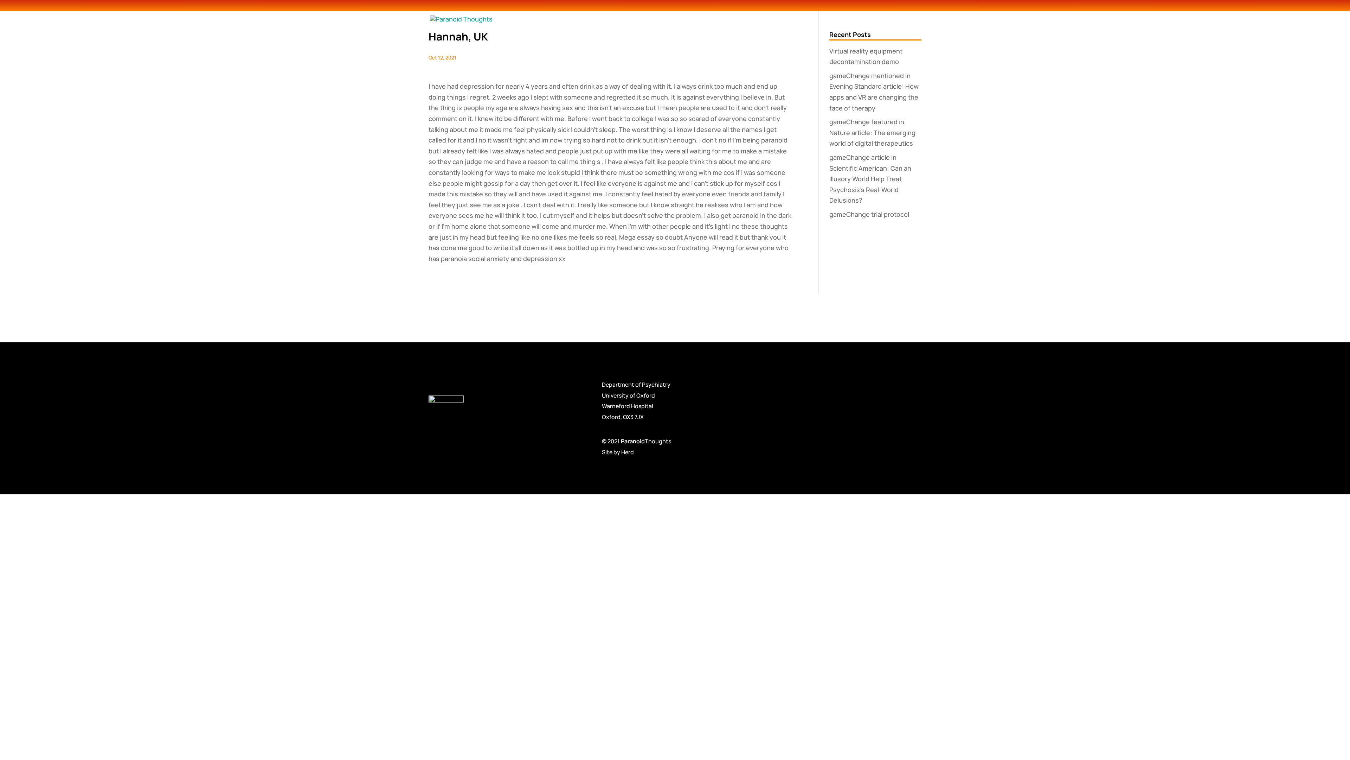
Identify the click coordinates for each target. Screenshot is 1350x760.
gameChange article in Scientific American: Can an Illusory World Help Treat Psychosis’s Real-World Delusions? (870, 178)
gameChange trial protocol (869, 214)
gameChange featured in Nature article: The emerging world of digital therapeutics (872, 132)
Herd (627, 452)
